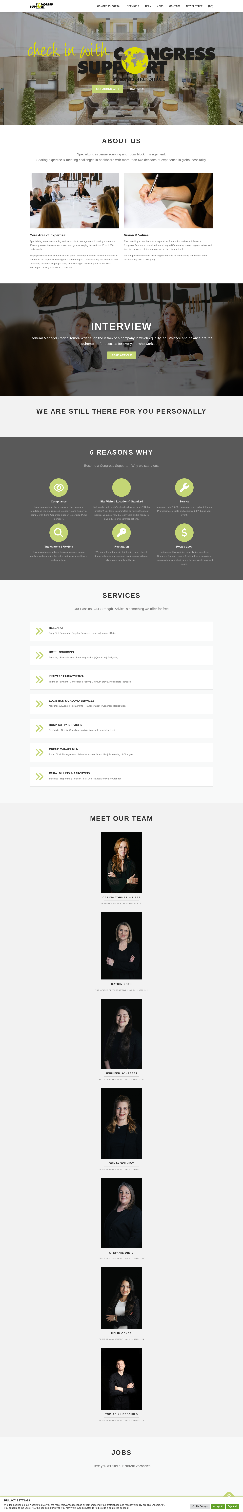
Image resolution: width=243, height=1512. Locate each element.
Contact (175, 6)
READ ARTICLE (121, 355)
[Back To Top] (229, 1496)
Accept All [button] (218, 1506)
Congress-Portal (109, 6)
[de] (210, 6)
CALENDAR (137, 89)
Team (148, 6)
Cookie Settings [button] (200, 1506)
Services (133, 6)
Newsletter (194, 6)
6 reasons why (107, 89)
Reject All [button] (232, 1506)
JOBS (160, 6)
